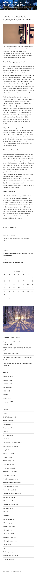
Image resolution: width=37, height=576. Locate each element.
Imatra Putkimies (8, 421)
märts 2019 (6, 391)
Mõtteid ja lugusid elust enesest (16, 4)
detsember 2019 (8, 387)
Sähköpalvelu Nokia (9, 526)
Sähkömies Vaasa (15, 218)
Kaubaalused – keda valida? (11, 353)
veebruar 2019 (7, 394)
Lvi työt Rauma (7, 450)
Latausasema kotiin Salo (10, 446)
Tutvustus (6, 548)
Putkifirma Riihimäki (9, 468)
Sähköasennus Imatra (9, 497)
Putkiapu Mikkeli (8, 457)
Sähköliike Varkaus (9, 515)
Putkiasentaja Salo (8, 461)
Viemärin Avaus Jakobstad (11, 555)
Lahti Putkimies (8, 439)
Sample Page (7, 544)
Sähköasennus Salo (9, 501)
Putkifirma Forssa (8, 464)
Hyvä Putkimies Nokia (9, 417)
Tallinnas (5, 73)
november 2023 (8, 376)
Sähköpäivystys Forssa (10, 523)
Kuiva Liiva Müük (8, 435)
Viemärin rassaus (8, 559)
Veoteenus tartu (8, 552)
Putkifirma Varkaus (9, 475)
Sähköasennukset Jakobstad (12, 493)
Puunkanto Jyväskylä (9, 490)
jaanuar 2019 (7, 398)
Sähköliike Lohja (8, 508)
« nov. (9, 298)
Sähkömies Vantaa (8, 519)
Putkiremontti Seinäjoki (10, 486)
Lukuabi (12, 70)
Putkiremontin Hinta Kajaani (12, 483)
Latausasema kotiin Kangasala (12, 442)
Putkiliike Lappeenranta (10, 479)
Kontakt (5, 431)
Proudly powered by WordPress (12, 571)
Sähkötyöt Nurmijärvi (9, 537)
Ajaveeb (5, 410)
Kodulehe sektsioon (9, 428)
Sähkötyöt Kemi (8, 530)
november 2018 (8, 402)
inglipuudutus (18, 14)
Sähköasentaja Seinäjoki (10, 504)
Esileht (5, 413)
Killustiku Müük (8, 424)
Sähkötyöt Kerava (8, 534)
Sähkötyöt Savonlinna (10, 541)
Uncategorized (10, 227)
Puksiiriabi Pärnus (8, 453)
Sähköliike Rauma (8, 512)
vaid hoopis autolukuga (22, 156)
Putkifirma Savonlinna (10, 472)
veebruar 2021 (7, 380)
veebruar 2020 (7, 384)
